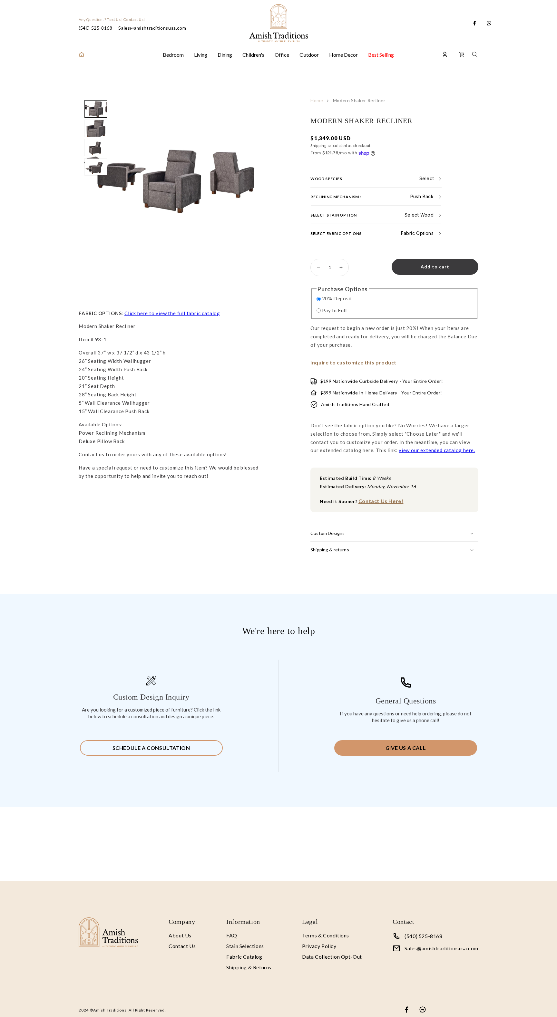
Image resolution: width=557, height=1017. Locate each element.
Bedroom (173, 55)
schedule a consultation (151, 748)
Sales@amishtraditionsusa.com (152, 28)
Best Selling (381, 55)
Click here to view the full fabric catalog (172, 313)
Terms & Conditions (325, 935)
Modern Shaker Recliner (359, 100)
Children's (253, 55)
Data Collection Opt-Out (332, 957)
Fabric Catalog (244, 957)
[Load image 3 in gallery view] (95, 147)
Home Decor (343, 55)
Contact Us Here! (381, 501)
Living (200, 55)
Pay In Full (334, 310)
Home (316, 100)
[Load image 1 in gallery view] (95, 109)
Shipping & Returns (248, 967)
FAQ (231, 935)
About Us (180, 935)
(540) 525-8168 (95, 28)
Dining (225, 55)
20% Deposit (337, 298)
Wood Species (326, 178)
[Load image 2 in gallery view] (95, 128)
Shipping (318, 145)
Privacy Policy (319, 946)
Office (282, 55)
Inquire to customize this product (353, 362)
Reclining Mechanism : (335, 196)
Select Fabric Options (335, 233)
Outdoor (309, 55)
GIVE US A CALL (406, 748)
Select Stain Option (333, 215)
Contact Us (182, 946)
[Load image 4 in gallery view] (95, 167)
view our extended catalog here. (437, 450)
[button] (462, 54)
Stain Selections (245, 946)
